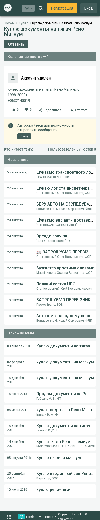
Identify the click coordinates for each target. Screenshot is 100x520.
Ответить (16, 44)
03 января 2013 (18, 346)
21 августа (15, 284)
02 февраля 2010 (15, 364)
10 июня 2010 (17, 489)
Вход (88, 8)
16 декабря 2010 (15, 380)
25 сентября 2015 (16, 476)
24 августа (15, 220)
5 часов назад (17, 172)
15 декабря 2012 (15, 428)
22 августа (15, 252)
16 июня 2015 (17, 394)
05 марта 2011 (17, 410)
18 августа (15, 300)
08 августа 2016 (19, 458)
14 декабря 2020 (15, 444)
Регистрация (62, 8)
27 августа (15, 188)
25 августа (15, 204)
